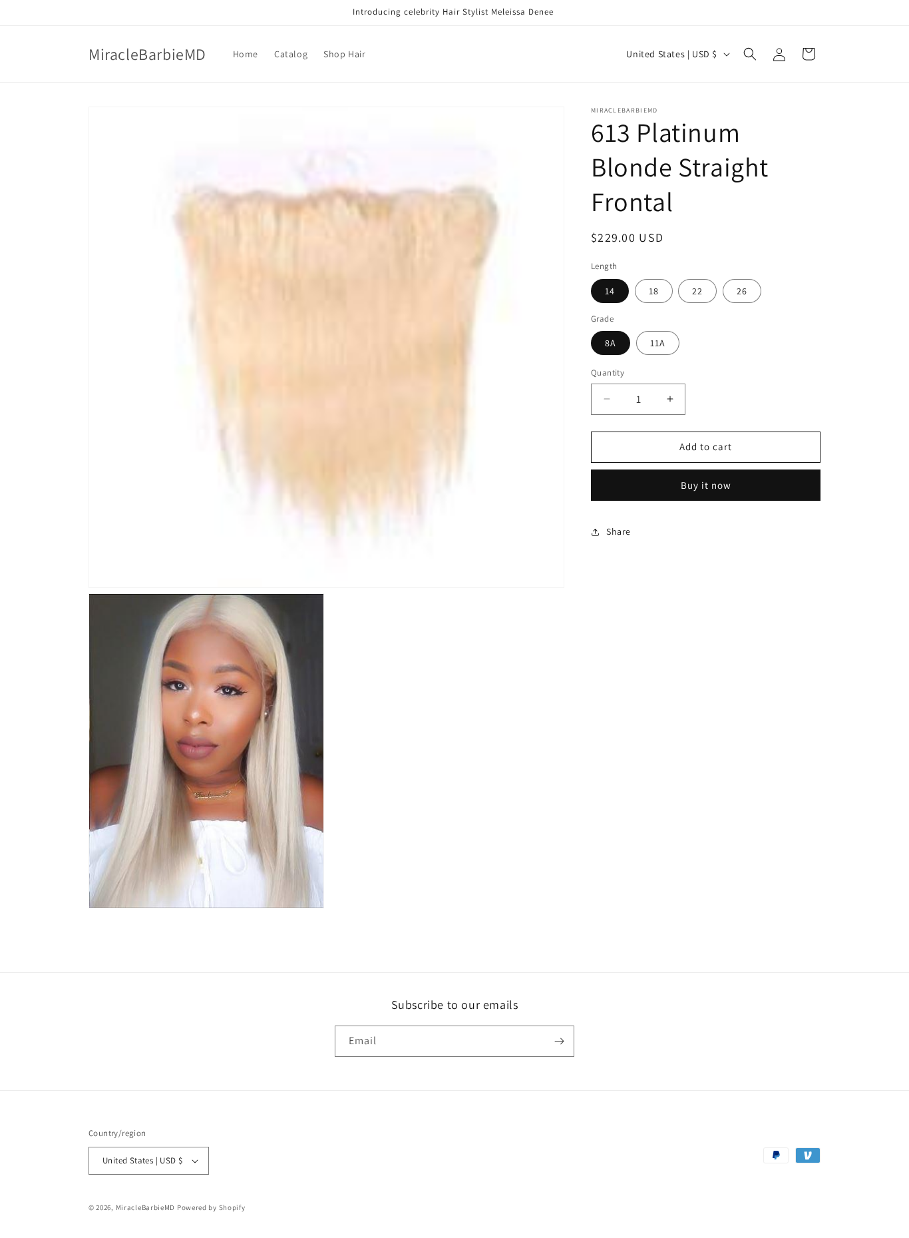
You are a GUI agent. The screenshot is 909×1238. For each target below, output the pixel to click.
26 (742, 291)
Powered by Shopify (211, 1207)
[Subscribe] (559, 1041)
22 (697, 291)
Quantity (607, 372)
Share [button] (618, 531)
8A (610, 343)
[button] (750, 54)
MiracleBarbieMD (146, 1207)
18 (654, 291)
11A (657, 343)
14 (610, 291)
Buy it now (706, 485)
